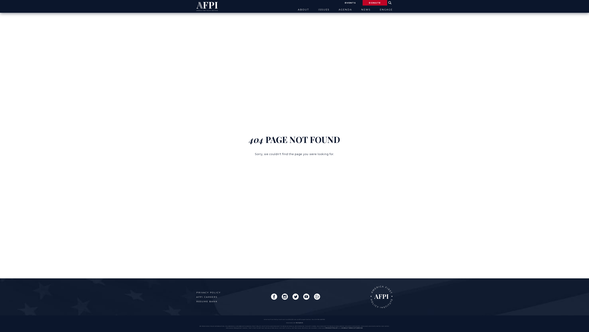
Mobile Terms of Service (352, 328)
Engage (386, 9)
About (303, 9)
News (366, 9)
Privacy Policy (208, 292)
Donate (375, 3)
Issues (323, 9)
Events (350, 3)
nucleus (299, 323)
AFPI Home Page (381, 297)
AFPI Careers (206, 297)
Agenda (345, 9)
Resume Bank (207, 301)
